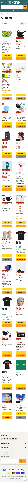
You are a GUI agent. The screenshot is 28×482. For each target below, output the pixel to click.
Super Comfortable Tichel (7, 249)
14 (16, 425)
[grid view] (22, 23)
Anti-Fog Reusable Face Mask (20, 47)
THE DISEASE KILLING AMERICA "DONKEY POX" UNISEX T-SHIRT (21, 181)
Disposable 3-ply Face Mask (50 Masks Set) (6, 119)
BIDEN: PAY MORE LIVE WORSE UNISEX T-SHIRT (21, 251)
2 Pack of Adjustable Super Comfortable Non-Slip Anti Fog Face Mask (6, 283)
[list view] (25, 23)
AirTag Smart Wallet (5, 149)
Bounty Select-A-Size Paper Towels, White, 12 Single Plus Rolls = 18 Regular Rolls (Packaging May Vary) (7, 48)
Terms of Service (22, 476)
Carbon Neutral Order (20, 375)
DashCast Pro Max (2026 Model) (20, 345)
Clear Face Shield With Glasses (6, 410)
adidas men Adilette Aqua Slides (5, 180)
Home (2, 14)
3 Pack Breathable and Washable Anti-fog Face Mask (21, 119)
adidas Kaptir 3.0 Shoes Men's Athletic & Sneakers (21, 279)
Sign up (22, 461)
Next (21, 425)
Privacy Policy (13, 476)
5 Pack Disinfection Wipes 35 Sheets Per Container (21, 409)
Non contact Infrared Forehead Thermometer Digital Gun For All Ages (20, 213)
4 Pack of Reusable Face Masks (7, 345)
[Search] (25, 7)
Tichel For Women (20, 149)
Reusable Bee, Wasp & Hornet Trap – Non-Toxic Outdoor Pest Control (6, 86)
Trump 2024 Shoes (21, 81)
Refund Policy (5, 476)
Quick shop (7, 55)
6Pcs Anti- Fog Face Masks (6, 209)
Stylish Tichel (19, 314)
